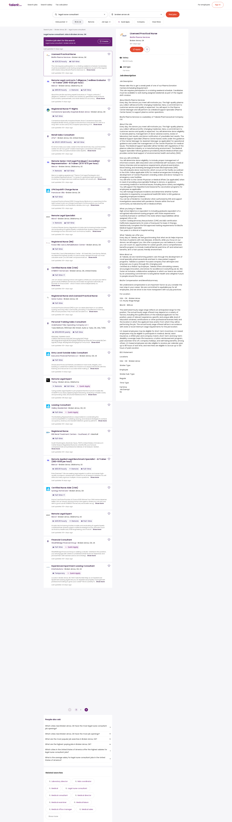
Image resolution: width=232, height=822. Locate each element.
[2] (86, 709)
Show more (91, 70)
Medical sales (87, 809)
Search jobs (48, 29)
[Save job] (109, 54)
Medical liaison (82, 802)
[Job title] (78, 14)
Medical (54, 788)
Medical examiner (58, 802)
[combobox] (80, 14)
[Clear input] (104, 14)
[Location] (134, 14)
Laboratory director (59, 781)
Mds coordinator (84, 781)
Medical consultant (59, 795)
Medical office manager (61, 809)
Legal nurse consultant (77, 788)
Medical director (84, 795)
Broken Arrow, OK (61, 29)
